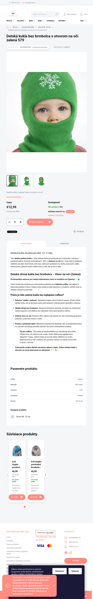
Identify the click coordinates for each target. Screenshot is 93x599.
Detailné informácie (13, 197)
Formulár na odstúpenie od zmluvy (18, 561)
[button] (24, 507)
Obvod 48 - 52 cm (23, 417)
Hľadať (56, 14)
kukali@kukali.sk (75, 537)
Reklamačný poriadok (14, 564)
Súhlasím (75, 571)
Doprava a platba (12, 544)
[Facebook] (66, 552)
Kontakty (9, 541)
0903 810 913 (74, 542)
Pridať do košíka (36, 222)
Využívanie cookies (13, 557)
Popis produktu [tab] (26, 243)
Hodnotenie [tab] (64, 243)
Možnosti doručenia (55, 215)
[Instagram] (70, 552)
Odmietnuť (59, 571)
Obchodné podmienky (14, 548)
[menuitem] (10, 20)
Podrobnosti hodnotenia (39, 47)
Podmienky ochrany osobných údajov (17, 553)
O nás (8, 537)
